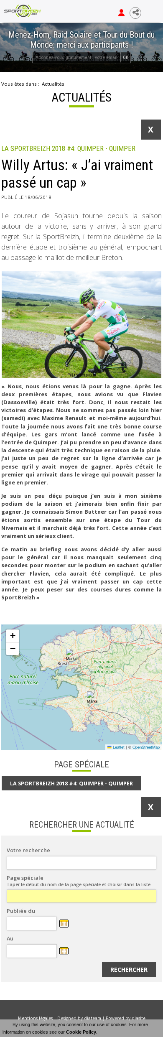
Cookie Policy (81, 1031)
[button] (92, 697)
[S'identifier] (121, 13)
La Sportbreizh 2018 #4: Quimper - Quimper (68, 149)
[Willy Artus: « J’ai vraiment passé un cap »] (81, 324)
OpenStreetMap (146, 747)
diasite (138, 1018)
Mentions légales (35, 1018)
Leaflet (118, 747)
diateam (92, 1018)
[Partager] (135, 13)
